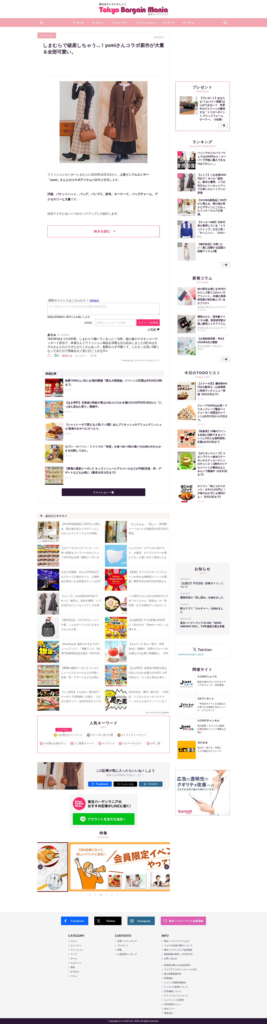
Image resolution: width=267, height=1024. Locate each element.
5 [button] (112, 895)
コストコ (107, 743)
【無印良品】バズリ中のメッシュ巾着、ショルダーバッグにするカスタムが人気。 (80, 625)
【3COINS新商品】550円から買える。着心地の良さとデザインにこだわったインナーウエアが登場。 (80, 529)
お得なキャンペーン (69, 734)
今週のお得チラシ (53, 743)
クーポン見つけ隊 (100, 734)
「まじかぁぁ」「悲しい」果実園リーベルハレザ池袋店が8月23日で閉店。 (149, 529)
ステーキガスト (131, 743)
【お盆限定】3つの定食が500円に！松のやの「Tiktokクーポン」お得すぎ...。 (148, 625)
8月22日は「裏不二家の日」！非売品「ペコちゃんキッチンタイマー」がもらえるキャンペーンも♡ (149, 696)
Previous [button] (40, 867)
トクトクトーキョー (132, 734)
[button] (41, 22)
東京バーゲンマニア (133, 9)
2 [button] (95, 895)
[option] (103, 867)
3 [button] (101, 895)
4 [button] (106, 895)
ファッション (46, 35)
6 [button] (117, 895)
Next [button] (166, 867)
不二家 (154, 743)
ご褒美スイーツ (83, 743)
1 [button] (90, 895)
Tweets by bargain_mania (191, 654)
